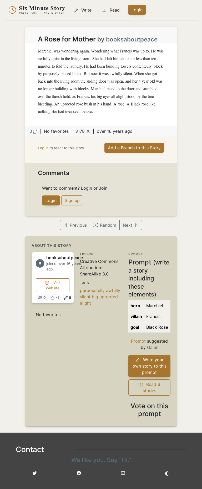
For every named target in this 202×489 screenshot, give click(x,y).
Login (137, 9)
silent (85, 296)
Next (127, 225)
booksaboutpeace (132, 39)
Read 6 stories (151, 387)
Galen (152, 347)
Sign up (72, 200)
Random (108, 225)
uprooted (108, 296)
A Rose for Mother (67, 39)
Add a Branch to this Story (134, 147)
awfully (113, 290)
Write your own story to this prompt (149, 366)
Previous (78, 225)
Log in (43, 148)
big (95, 296)
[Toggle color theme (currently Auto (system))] (167, 473)
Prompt (138, 341)
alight (85, 303)
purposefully (92, 290)
